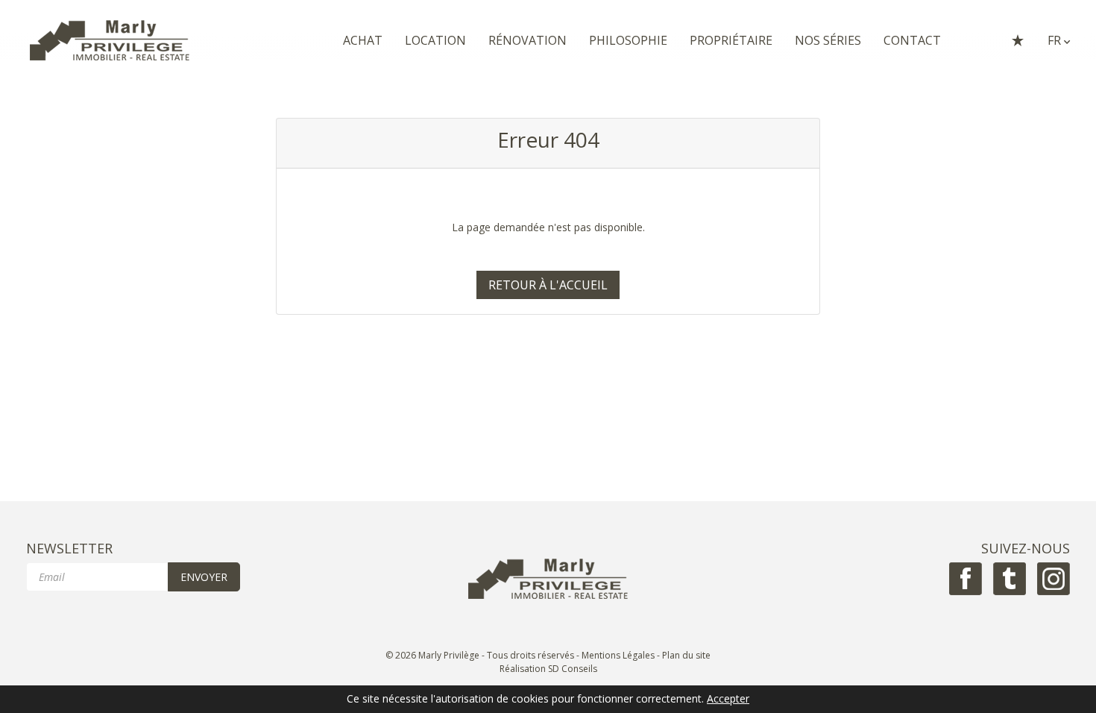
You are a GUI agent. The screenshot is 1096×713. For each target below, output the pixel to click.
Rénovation (527, 40)
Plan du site (686, 655)
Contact (912, 40)
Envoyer (203, 577)
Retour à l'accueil (548, 285)
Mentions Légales (618, 655)
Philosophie (628, 40)
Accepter (728, 699)
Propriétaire (731, 40)
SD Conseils (572, 668)
